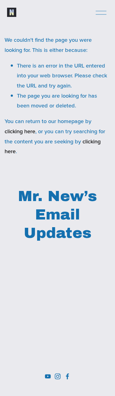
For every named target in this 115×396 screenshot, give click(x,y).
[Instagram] (58, 376)
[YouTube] (48, 376)
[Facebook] (67, 376)
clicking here (20, 131)
